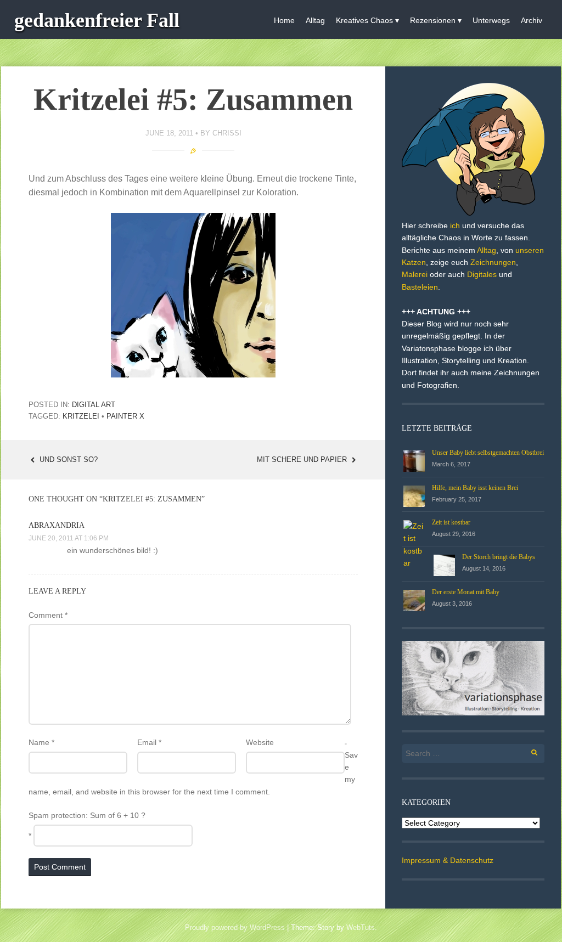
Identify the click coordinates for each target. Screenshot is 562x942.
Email (149, 742)
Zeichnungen (493, 262)
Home (284, 20)
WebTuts (360, 927)
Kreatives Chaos (364, 20)
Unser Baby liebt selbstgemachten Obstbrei (488, 452)
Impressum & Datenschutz (447, 860)
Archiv (531, 20)
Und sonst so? (67, 459)
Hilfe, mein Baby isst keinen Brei (475, 488)
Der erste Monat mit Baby (465, 592)
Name (41, 742)
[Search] (528, 751)
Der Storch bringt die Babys (498, 557)
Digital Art (93, 405)
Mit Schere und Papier (303, 459)
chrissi (226, 133)
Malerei (415, 274)
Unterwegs (491, 20)
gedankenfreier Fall (96, 20)
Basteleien (420, 287)
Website (260, 742)
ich (455, 225)
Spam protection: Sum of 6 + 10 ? (87, 815)
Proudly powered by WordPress (235, 927)
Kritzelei (81, 416)
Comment (48, 615)
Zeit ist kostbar (451, 522)
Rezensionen (433, 20)
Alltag (315, 20)
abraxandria (57, 525)
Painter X (125, 416)
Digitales (482, 274)
